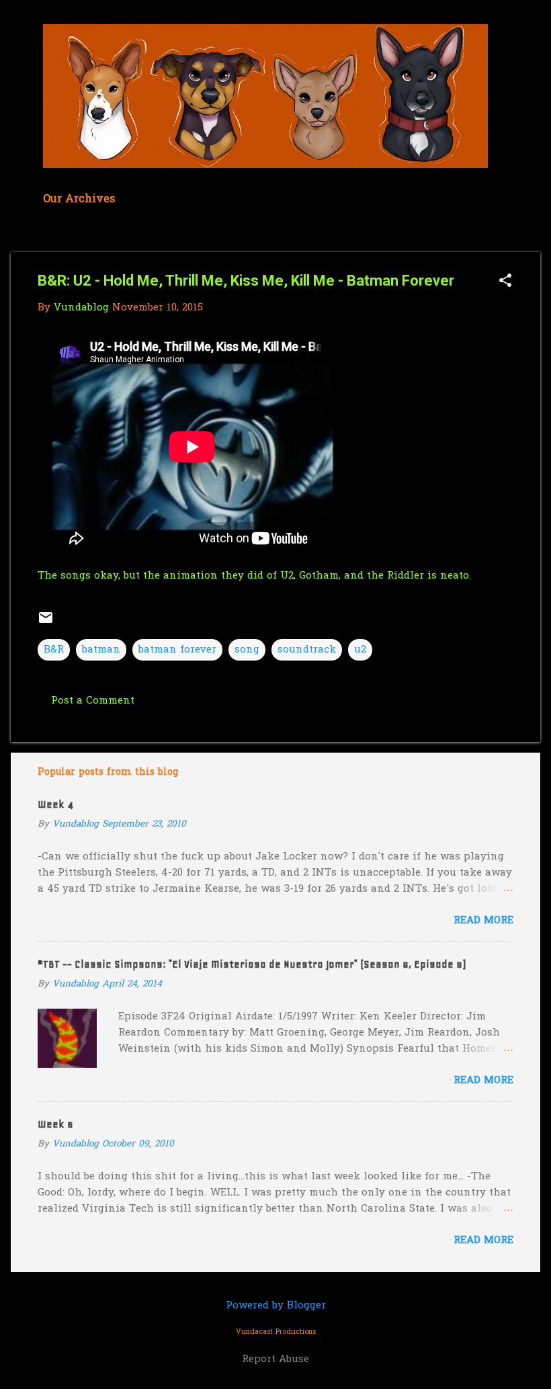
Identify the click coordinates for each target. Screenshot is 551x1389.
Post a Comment (92, 700)
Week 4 (55, 804)
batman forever (177, 649)
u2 (360, 649)
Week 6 (55, 1124)
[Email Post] (46, 623)
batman (101, 649)
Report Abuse (275, 1359)
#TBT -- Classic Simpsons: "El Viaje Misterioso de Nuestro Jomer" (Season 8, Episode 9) (252, 964)
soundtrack (307, 649)
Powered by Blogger (276, 1305)
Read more (483, 920)
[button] (505, 282)
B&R (54, 649)
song (247, 649)
